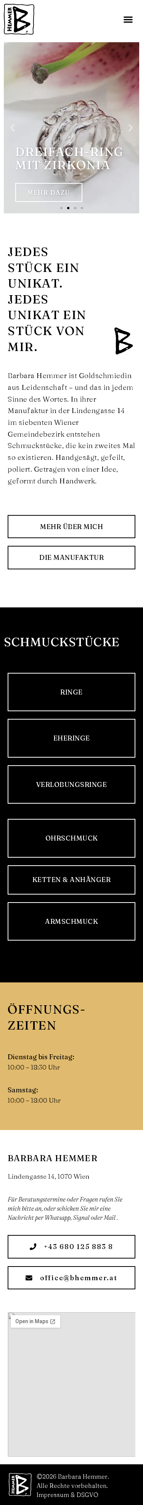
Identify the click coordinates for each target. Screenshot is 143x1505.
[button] (128, 19)
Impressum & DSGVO (67, 1495)
